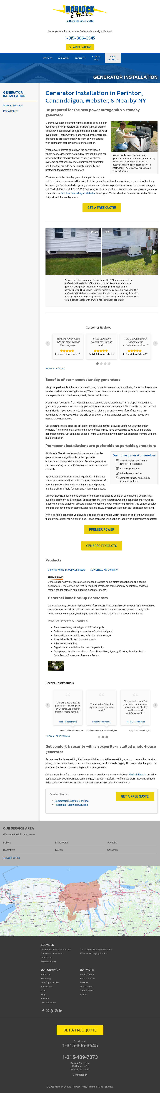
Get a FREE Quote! (102, 208)
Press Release (48, 1002)
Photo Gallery (10, 111)
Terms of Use (96, 1086)
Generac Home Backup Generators (66, 569)
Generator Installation (14, 94)
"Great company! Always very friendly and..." (102, 342)
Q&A (43, 990)
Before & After (87, 978)
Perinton (65, 193)
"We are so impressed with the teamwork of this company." (68, 342)
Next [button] (155, 343)
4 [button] (109, 363)
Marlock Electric (137, 774)
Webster (90, 193)
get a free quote (80, 1030)
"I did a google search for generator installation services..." (135, 342)
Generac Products (101, 546)
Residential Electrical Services (71, 804)
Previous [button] (47, 343)
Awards (45, 998)
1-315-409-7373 (80, 1057)
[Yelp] (52, 1011)
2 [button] (101, 363)
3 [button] (105, 363)
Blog (43, 994)
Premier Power (101, 529)
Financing (46, 978)
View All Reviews (56, 369)
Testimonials (86, 986)
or (80, 47)
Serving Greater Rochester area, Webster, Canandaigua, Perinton (80, 31)
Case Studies (87, 990)
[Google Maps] (56, 1011)
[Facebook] (43, 1011)
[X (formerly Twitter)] (47, 1011)
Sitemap (109, 1086)
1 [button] (97, 363)
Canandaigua (78, 193)
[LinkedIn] (60, 1011)
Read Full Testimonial (68, 722)
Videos (83, 994)
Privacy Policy (80, 1086)
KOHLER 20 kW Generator (104, 569)
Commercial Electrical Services (72, 800)
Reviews (84, 982)
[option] (67, 346)
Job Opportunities (50, 982)
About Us (45, 974)
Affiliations (46, 986)
